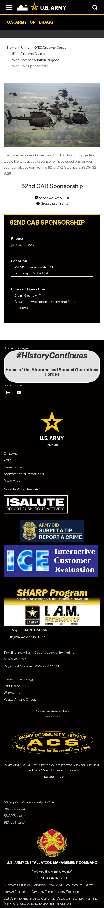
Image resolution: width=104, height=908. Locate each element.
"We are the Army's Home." (52, 711)
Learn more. (52, 716)
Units (25, 48)
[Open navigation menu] (9, 7)
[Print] (8, 393)
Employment (12, 454)
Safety (89, 885)
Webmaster (12, 693)
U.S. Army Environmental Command (29, 898)
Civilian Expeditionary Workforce (56, 892)
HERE (42, 637)
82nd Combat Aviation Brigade (35, 60)
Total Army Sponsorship (64, 885)
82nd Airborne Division (29, 54)
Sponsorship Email (54, 203)
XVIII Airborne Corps (50, 48)
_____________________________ (32, 672)
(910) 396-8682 (52, 777)
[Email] (19, 393)
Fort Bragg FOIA (16, 686)
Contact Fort (14, 679)
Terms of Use (13, 467)
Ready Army (12, 481)
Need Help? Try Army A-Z (22, 489)
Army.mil (52, 445)
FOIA (7, 460)
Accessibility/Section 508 (24, 474)
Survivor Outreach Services (24, 885)
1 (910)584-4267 (16, 637)
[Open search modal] (94, 7)
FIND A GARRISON (52, 878)
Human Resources (16, 892)
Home (11, 48)
